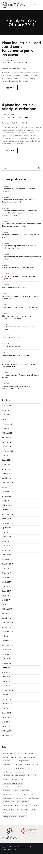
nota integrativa (8, 794)
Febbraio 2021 (7, 433)
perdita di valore (8, 802)
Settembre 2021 (7, 424)
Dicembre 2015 (7, 641)
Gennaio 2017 (7, 614)
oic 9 (18, 794)
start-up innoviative (9, 817)
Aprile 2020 (6, 464)
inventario (6, 791)
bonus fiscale (29, 753)
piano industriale (23, 802)
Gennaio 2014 (7, 735)
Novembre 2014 (7, 695)
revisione (24, 809)
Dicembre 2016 (7, 618)
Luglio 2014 (6, 708)
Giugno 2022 (6, 406)
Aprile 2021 (6, 428)
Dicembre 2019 (7, 478)
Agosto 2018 (6, 528)
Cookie (13, 849)
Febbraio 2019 (7, 505)
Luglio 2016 (6, 636)
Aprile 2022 (6, 415)
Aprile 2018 (6, 546)
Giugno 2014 (6, 713)
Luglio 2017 (6, 586)
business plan (16, 757)
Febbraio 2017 (7, 609)
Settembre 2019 (7, 492)
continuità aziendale (32, 764)
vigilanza (22, 817)
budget (5, 757)
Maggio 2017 (6, 595)
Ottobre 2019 (6, 487)
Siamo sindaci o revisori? (11, 338)
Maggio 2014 (6, 717)
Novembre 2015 (7, 645)
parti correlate (7, 798)
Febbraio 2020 (7, 474)
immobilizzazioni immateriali (12, 783)
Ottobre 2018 (6, 519)
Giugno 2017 (6, 591)
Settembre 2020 (7, 451)
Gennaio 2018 (7, 559)
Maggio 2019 (6, 501)
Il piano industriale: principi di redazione (19, 107)
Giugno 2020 (6, 460)
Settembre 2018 (7, 523)
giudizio (5, 779)
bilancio (19, 753)
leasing (15, 791)
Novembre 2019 (7, 483)
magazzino (25, 791)
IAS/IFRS (14, 779)
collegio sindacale (24, 761)
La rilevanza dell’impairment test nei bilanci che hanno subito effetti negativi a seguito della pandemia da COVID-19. (19, 213)
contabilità (18, 764)
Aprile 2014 (6, 722)
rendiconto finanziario (10, 809)
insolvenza (27, 787)
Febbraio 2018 (7, 555)
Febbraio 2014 (7, 731)
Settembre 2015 (7, 654)
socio (17, 813)
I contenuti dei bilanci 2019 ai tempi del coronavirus (21, 307)
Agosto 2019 (6, 496)
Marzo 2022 (6, 419)
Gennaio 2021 (7, 437)
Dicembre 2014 (7, 690)
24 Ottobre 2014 (8, 60)
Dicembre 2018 (7, 510)
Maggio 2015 (6, 668)
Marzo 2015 (6, 677)
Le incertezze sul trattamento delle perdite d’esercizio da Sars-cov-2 (18, 201)
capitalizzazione (29, 757)
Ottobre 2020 (6, 446)
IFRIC (22, 779)
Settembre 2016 (7, 632)
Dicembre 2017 (7, 564)
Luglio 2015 (6, 659)
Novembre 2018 (7, 514)
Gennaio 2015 (7, 686)
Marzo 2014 (6, 726)
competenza (7, 764)
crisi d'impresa (8, 772)
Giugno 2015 (6, 663)
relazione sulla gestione (29, 805)
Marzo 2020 (6, 469)
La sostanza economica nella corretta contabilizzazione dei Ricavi (16, 387)
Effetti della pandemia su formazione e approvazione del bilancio (16, 317)
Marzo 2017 (6, 604)
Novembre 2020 (7, 442)
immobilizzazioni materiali (11, 787)
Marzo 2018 (6, 550)
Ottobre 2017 (6, 573)
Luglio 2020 (6, 455)
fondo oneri (32, 776)
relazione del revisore (10, 805)
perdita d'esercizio (33, 798)
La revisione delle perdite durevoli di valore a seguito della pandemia (19, 247)
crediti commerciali (18, 768)
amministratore (8, 753)
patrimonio (19, 798)
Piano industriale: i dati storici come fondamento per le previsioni (21, 48)
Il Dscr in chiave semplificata (12, 346)
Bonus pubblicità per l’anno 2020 (14, 287)
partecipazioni (28, 794)
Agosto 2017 (6, 582)
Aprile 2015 (6, 672)
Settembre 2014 (7, 704)
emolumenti (20, 772)
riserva (33, 809)
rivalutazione (7, 813)
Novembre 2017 (7, 568)
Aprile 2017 (6, 600)
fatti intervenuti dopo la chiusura (14, 776)
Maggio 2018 (6, 541)
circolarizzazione (8, 761)
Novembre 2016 (7, 623)
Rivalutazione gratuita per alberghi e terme (18, 268)
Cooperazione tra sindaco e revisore (15, 355)
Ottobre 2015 (6, 650)
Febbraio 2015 (7, 681)
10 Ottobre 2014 (8, 115)
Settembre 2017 (7, 577)
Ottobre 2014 (6, 699)
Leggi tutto (9, 88)
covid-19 (5, 768)
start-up (25, 813)
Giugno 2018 (6, 537)
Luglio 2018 (6, 532)
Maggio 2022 (6, 410)
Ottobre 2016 (6, 627)
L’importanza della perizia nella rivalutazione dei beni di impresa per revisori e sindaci (21, 225)
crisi (29, 768)
